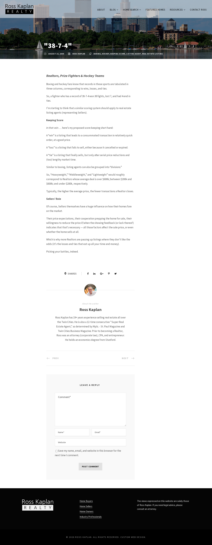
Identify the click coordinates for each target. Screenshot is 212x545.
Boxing (97, 54)
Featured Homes (155, 9)
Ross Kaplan (78, 54)
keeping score (117, 54)
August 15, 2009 (56, 54)
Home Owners (86, 511)
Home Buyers (86, 501)
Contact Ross (198, 9)
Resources (176, 9)
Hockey (105, 54)
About (101, 9)
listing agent (133, 54)
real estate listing (152, 54)
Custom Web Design (132, 537)
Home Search (130, 9)
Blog (113, 9)
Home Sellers (86, 506)
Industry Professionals (91, 516)
